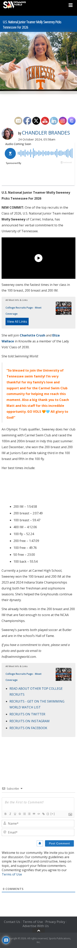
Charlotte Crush (32, 335)
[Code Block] (38, 813)
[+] (53, 813)
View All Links (17, 321)
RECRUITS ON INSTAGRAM (29, 721)
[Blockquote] (33, 813)
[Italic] (10, 813)
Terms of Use (12, 874)
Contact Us (12, 922)
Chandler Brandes (46, 132)
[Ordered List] (24, 813)
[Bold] (5, 813)
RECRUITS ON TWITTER (27, 714)
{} (48, 813)
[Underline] (14, 813)
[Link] (43, 813)
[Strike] (19, 813)
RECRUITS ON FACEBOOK (28, 728)
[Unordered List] (29, 813)
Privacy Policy (55, 922)
